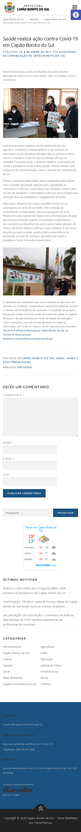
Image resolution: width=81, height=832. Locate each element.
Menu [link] (74, 7)
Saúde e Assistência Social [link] (19, 684)
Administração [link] (12, 647)
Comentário (13, 395)
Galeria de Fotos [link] (51, 665)
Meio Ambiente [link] (12, 678)
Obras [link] (44, 678)
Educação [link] (46, 659)
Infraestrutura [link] (49, 671)
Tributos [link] (45, 684)
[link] (76, 15)
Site (6, 474)
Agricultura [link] (47, 647)
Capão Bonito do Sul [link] (38, 358)
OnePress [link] (71, 818)
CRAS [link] (43, 653)
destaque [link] (24, 367)
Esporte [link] (8, 665)
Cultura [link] (7, 659)
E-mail (9, 458)
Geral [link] (60, 358)
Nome (8, 442)
